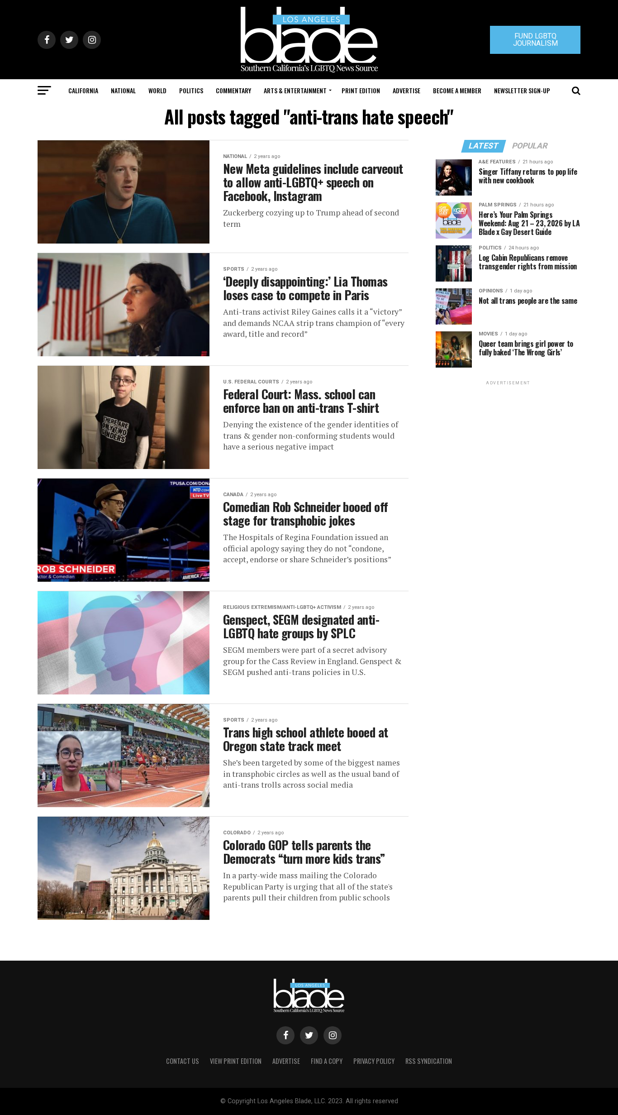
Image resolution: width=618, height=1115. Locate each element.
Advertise (406, 90)
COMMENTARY (233, 90)
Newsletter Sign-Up (522, 90)
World (157, 90)
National (123, 90)
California (83, 90)
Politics (191, 90)
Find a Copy (326, 1061)
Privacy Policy (374, 1061)
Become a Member (457, 90)
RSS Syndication (428, 1061)
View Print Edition (235, 1061)
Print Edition (361, 90)
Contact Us (182, 1061)
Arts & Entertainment (295, 90)
